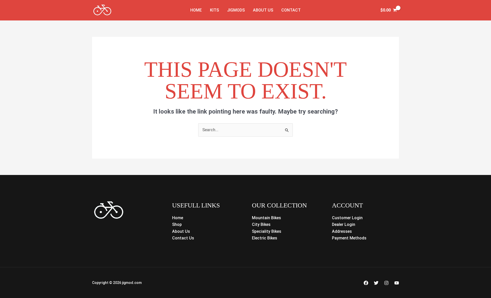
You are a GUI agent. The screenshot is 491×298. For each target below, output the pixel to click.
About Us (263, 10)
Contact (291, 10)
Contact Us (183, 238)
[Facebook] (366, 283)
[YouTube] (396, 283)
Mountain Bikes (266, 217)
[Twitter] (376, 283)
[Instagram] (386, 283)
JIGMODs (236, 10)
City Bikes (261, 224)
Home (196, 10)
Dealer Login (343, 224)
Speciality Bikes (266, 231)
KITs (214, 10)
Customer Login (347, 217)
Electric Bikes (264, 238)
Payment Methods (349, 238)
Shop (177, 224)
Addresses (342, 231)
